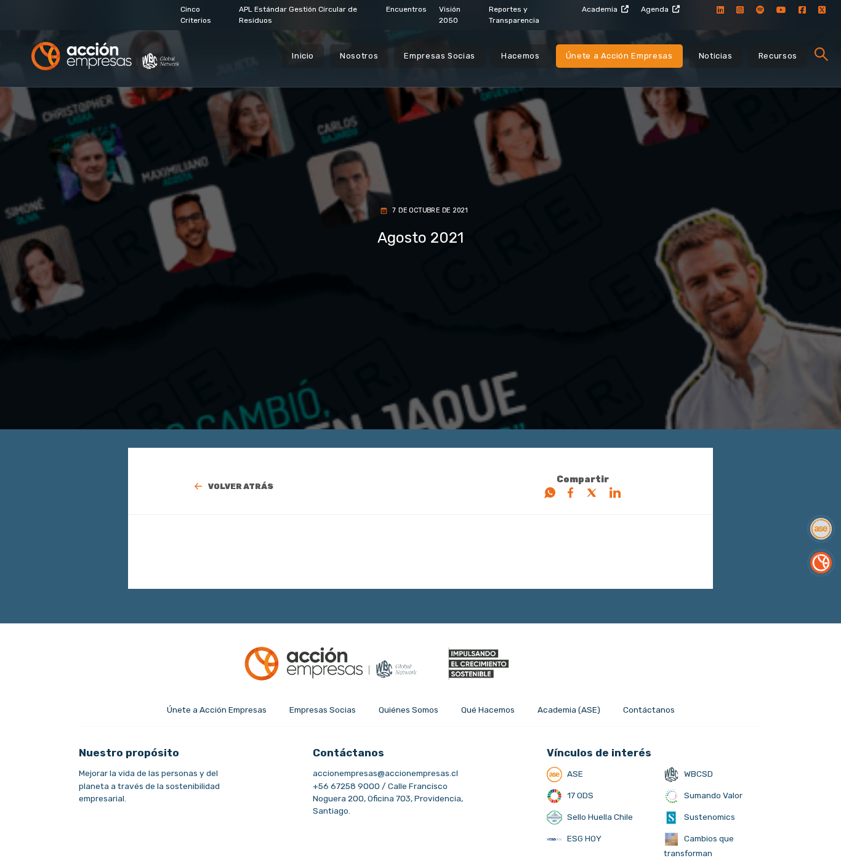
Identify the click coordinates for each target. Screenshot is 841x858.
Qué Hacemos (488, 709)
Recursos (778, 55)
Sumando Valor (712, 795)
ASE (574, 774)
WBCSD (697, 774)
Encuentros (406, 9)
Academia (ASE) (568, 709)
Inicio (303, 55)
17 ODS (579, 795)
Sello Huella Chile (599, 817)
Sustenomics (708, 817)
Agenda (655, 9)
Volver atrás (240, 486)
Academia (600, 9)
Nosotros (359, 55)
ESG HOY (583, 838)
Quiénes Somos (408, 709)
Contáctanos (649, 709)
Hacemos (520, 55)
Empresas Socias (439, 55)
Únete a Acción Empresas (619, 55)
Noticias (716, 55)
